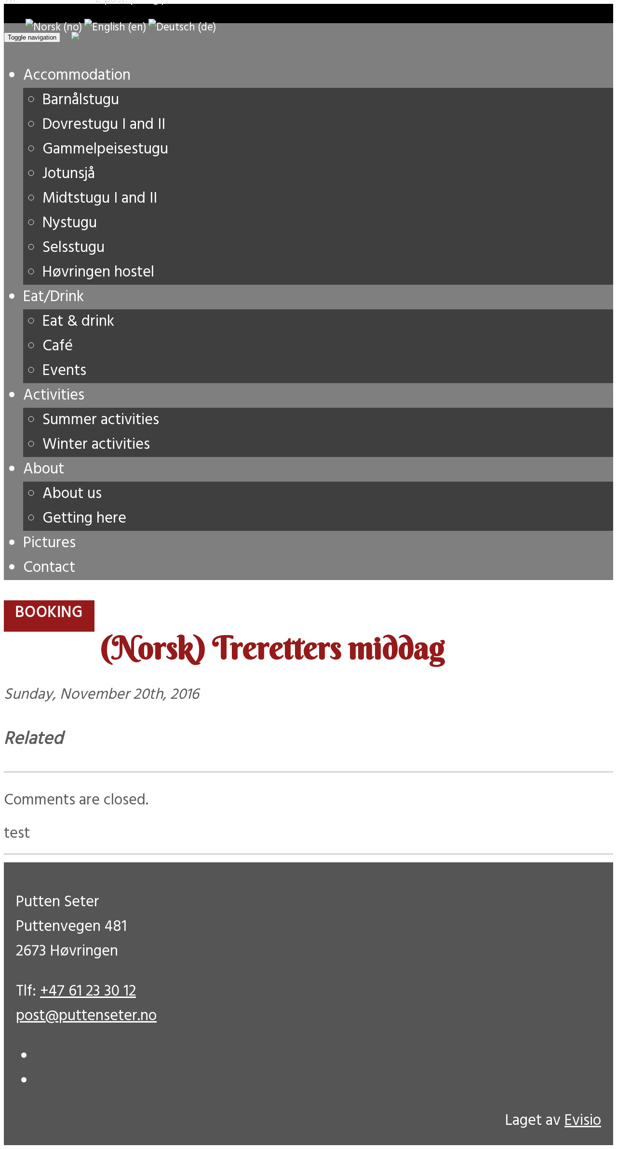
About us (72, 494)
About (43, 469)
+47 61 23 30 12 (88, 991)
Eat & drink (78, 321)
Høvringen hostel (98, 272)
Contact (49, 567)
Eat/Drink (53, 297)
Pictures (49, 543)
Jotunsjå (68, 174)
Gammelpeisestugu (105, 149)
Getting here (84, 518)
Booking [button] (49, 612)
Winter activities (96, 444)
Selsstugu (73, 247)
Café (57, 346)
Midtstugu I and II (99, 198)
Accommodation (77, 75)
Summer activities (100, 420)
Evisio (582, 1120)
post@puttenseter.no (86, 1016)
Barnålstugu (80, 100)
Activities (53, 395)
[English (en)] (115, 27)
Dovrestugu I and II (103, 124)
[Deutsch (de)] (182, 27)
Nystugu (69, 223)
